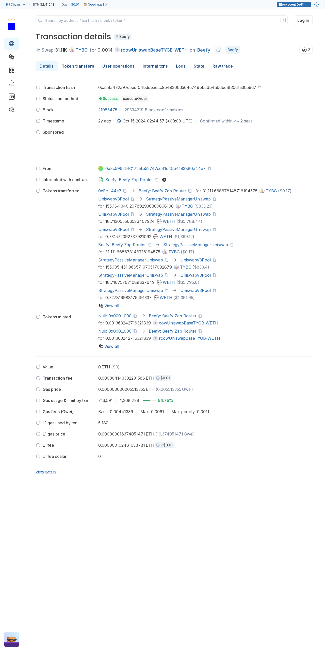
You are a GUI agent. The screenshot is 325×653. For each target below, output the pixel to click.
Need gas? (96, 4)
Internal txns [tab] (155, 66)
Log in (303, 20)
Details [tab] (47, 66)
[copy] (260, 87)
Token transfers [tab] (78, 66)
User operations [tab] (118, 66)
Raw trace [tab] (223, 66)
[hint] (38, 87)
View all (111, 305)
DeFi (291, 4)
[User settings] (316, 4)
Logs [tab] (181, 66)
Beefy (203, 50)
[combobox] (119, 120)
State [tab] (199, 66)
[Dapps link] (11, 70)
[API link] (11, 96)
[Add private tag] (218, 50)
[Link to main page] (11, 26)
